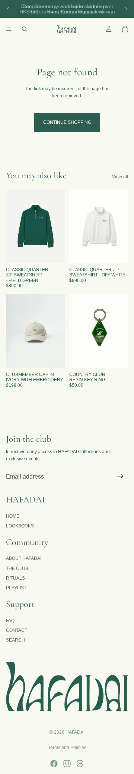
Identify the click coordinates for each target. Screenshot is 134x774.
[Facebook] (54, 763)
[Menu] (8, 29)
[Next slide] (126, 9)
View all (120, 176)
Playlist (16, 587)
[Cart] (125, 29)
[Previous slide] (8, 9)
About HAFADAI (23, 558)
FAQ (10, 620)
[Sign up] (120, 476)
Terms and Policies (67, 747)
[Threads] (80, 763)
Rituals (15, 578)
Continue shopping (67, 122)
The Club (17, 568)
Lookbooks (20, 526)
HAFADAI (75, 732)
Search (15, 640)
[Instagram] (67, 763)
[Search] (24, 29)
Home (12, 515)
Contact (16, 630)
